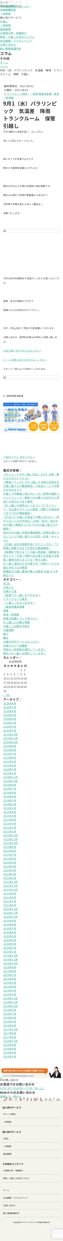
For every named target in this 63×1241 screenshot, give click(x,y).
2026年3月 (9, 723)
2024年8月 (9, 785)
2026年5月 (9, 715)
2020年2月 (9, 948)
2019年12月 (10, 956)
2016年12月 (10, 1041)
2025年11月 (10, 738)
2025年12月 (10, 734)
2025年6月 (9, 758)
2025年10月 (10, 742)
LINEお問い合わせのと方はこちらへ (22, 350)
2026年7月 (9, 707)
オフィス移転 (9, 1114)
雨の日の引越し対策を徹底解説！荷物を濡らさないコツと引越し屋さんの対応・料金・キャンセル (31, 536)
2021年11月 (10, 886)
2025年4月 (9, 765)
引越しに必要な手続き (16, 626)
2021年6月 (9, 905)
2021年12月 (10, 882)
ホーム (4, 62)
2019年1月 (9, 994)
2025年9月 (9, 746)
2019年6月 (9, 979)
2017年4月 (9, 1037)
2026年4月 (9, 719)
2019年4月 (9, 987)
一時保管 (5, 14)
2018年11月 (10, 1002)
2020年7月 (9, 928)
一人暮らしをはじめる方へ (19, 603)
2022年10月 (10, 843)
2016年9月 (9, 1045)
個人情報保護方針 (10, 48)
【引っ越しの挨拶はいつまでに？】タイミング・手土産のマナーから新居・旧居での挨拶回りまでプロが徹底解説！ (31, 509)
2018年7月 (9, 1014)
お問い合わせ (8, 45)
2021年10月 (10, 890)
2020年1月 (9, 952)
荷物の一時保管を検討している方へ (24, 649)
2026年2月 (9, 727)
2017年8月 (9, 1033)
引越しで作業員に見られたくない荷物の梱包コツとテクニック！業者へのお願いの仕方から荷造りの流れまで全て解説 (31, 497)
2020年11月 (10, 913)
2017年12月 (10, 1029)
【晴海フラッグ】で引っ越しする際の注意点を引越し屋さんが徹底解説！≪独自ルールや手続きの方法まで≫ (31, 486)
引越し (4, 21)
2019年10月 (10, 963)
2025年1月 (9, 773)
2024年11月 (10, 777)
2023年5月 (9, 816)
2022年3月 (9, 870)
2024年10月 (10, 781)
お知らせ (8, 587)
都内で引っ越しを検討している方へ (24, 653)
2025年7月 (9, 754)
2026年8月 (9, 703)
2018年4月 (9, 1025)
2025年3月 (9, 769)
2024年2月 (9, 804)
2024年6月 (9, 793)
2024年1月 (9, 808)
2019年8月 (9, 971)
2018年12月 (10, 998)
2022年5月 (9, 862)
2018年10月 (10, 1006)
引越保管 (8, 630)
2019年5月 (9, 983)
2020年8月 (9, 925)
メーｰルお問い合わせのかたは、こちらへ (25, 359)
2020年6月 (9, 932)
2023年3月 (9, 824)
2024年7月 (9, 789)
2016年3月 (9, 1056)
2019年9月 (9, 967)
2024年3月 (9, 800)
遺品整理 (5, 29)
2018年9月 (9, 1010)
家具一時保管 (11, 614)
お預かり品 (10, 591)
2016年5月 (9, 1053)
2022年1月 (9, 878)
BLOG (6, 583)
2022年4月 (9, 866)
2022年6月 (9, 859)
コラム (4, 66)
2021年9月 (9, 893)
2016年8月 (9, 1049)
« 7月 (6, 695)
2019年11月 (10, 959)
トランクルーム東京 (16, 94)
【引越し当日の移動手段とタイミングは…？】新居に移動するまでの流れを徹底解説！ (31, 546)
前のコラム (12, 457)
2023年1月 (9, 831)
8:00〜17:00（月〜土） (23, 1088)
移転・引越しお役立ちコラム (17, 37)
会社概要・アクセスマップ (16, 41)
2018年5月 (9, 1022)
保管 (6, 610)
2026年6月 (9, 711)
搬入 (6, 634)
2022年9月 (9, 847)
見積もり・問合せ (10, 1096)
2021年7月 (9, 901)
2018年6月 (9, 1018)
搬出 (6, 638)
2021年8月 (9, 897)
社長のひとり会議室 (15, 645)
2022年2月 (9, 874)
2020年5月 (9, 936)
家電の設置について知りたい (20, 618)
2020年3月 (9, 944)
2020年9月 (9, 921)
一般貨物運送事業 (41, 94)
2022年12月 (10, 835)
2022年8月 (9, 851)
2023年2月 (9, 827)
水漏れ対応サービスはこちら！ (22, 642)
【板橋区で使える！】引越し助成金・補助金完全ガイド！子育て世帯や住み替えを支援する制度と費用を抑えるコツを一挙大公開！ (31, 556)
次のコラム (27, 457)
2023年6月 (9, 812)
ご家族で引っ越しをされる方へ (22, 595)
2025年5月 (9, 762)
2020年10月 (10, 917)
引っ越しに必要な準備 (16, 622)
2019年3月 (9, 990)
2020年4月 (9, 940)
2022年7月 (9, 855)
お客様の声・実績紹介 (13, 33)
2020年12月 (10, 909)
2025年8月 (9, 750)
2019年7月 (9, 975)
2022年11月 (10, 839)
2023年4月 (9, 820)
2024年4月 (9, 796)
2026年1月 (9, 730)
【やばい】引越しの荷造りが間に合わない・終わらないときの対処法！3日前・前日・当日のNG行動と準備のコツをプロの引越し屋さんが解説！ (31, 523)
